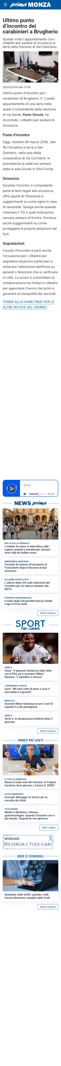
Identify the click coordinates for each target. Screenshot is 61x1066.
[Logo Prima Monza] (30, 5)
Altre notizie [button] (47, 613)
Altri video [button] (48, 827)
